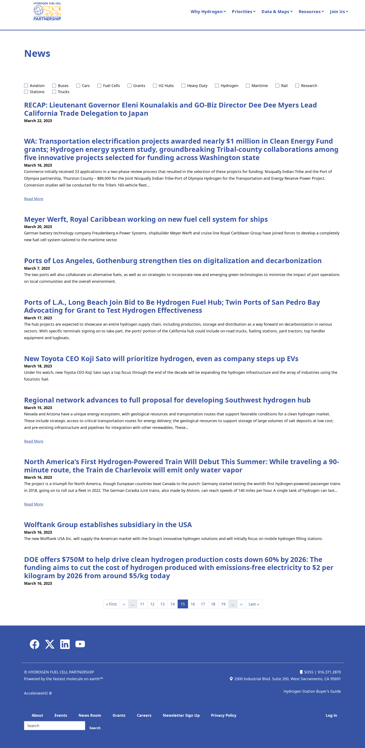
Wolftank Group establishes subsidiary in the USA (108, 524)
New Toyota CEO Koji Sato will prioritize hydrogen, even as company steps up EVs (161, 358)
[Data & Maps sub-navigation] (294, 11)
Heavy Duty (197, 85)
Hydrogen (229, 85)
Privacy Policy (223, 715)
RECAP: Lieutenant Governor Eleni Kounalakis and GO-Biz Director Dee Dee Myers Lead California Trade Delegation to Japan (170, 109)
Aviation (37, 85)
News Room (90, 715)
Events (60, 715)
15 (184, 604)
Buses (63, 85)
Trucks (63, 91)
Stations (37, 91)
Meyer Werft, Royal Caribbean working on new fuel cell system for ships (146, 219)
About (37, 715)
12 (154, 604)
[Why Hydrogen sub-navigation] (227, 11)
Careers (144, 715)
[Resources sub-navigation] (325, 11)
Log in (331, 715)
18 (214, 604)
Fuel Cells (111, 85)
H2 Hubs (166, 85)
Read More (33, 198)
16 (194, 604)
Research (309, 85)
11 (143, 604)
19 (225, 604)
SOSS (308, 672)
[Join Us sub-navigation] (349, 11)
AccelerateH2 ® (38, 693)
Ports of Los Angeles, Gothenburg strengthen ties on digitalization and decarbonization (173, 260)
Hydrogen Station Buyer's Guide (312, 691)
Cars (86, 85)
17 (204, 604)
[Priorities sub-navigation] (256, 11)
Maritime (260, 85)
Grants (139, 85)
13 (164, 604)
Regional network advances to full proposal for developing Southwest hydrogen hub (167, 399)
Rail (284, 85)
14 (174, 604)
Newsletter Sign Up (181, 715)
